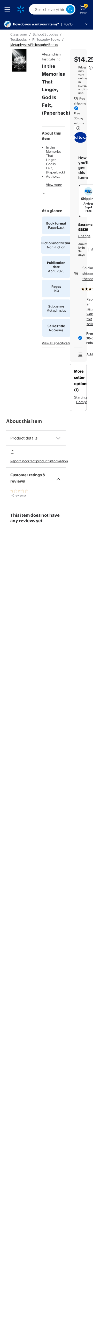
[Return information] (77, 128)
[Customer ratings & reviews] (58, 477)
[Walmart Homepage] (21, 9)
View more (54, 185)
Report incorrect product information (39, 461)
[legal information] (91, 68)
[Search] (70, 9)
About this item (24, 421)
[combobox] (52, 9)
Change (84, 236)
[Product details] (58, 438)
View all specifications (58, 343)
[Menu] (8, 9)
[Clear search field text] (62, 9)
